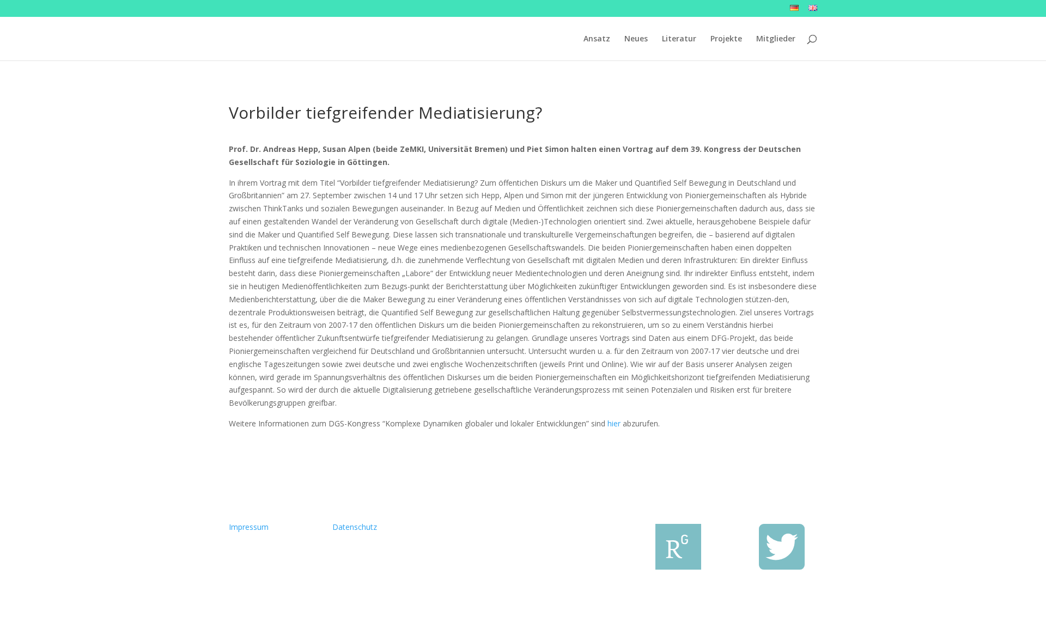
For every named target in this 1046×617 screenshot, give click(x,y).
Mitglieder (775, 39)
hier (614, 423)
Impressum (249, 527)
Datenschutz (354, 527)
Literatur (679, 39)
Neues (636, 39)
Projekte (726, 39)
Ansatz (596, 39)
